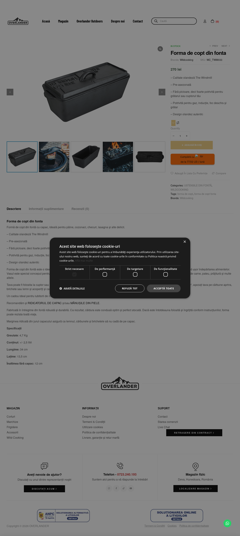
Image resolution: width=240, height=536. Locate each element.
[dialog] (120, 268)
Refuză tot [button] (130, 288)
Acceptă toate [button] (164, 288)
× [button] (184, 241)
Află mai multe (84, 260)
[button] (72, 288)
